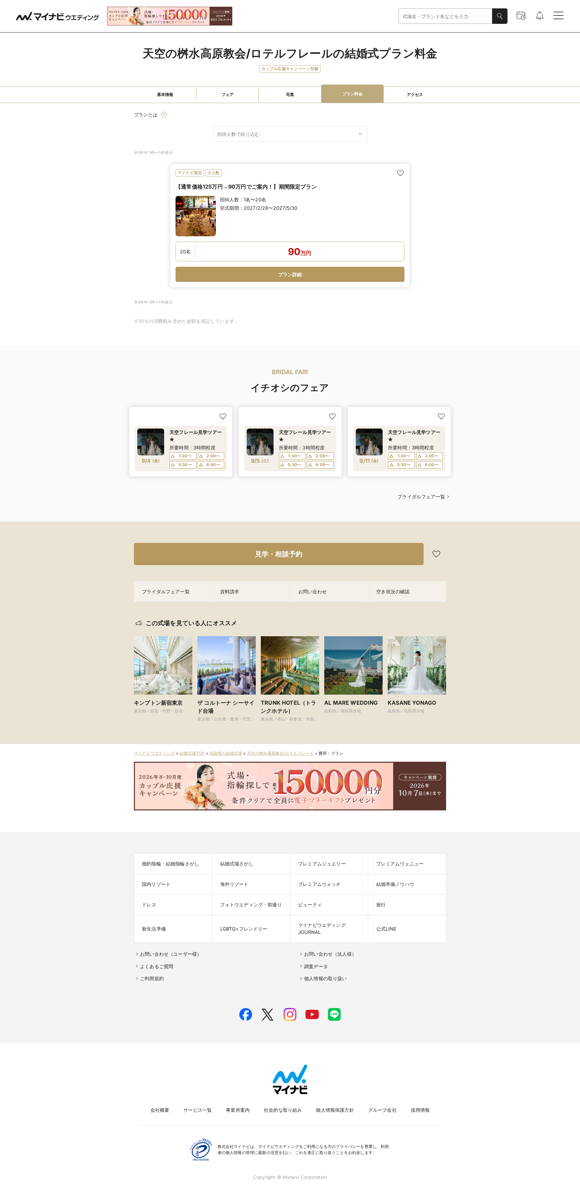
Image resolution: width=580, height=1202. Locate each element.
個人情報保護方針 (335, 1110)
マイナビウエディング (154, 753)
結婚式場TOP (192, 753)
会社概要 (160, 1110)
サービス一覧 (197, 1110)
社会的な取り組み (283, 1110)
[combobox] (445, 16)
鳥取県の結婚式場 (225, 753)
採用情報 (420, 1110)
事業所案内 (238, 1110)
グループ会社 (382, 1110)
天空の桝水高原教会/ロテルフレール (280, 753)
